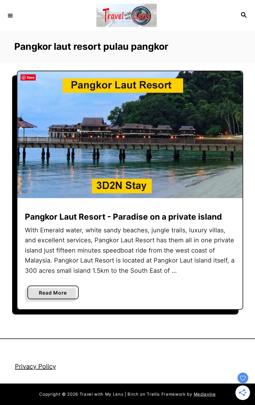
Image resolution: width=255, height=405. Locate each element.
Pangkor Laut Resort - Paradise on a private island (123, 216)
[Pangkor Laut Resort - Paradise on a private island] (130, 134)
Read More (54, 294)
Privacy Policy (35, 366)
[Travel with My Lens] (127, 15)
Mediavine (205, 394)
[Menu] (10, 15)
